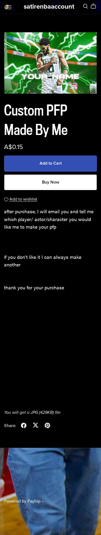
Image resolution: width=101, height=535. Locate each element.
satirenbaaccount (49, 7)
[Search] (85, 6)
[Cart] (95, 6)
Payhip (33, 501)
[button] (43, 501)
